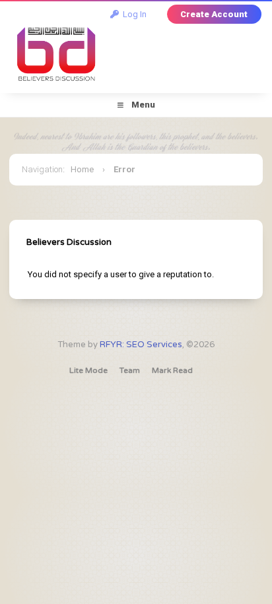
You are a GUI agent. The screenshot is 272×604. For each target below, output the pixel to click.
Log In (133, 14)
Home (82, 169)
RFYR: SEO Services (141, 344)
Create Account (214, 14)
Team (129, 370)
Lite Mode (88, 370)
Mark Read (172, 370)
